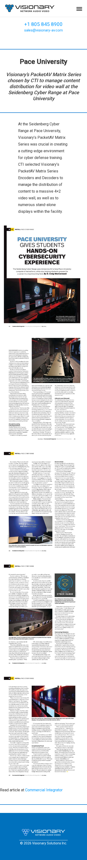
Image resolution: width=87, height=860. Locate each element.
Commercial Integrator (44, 790)
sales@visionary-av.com (43, 30)
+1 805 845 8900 (43, 24)
